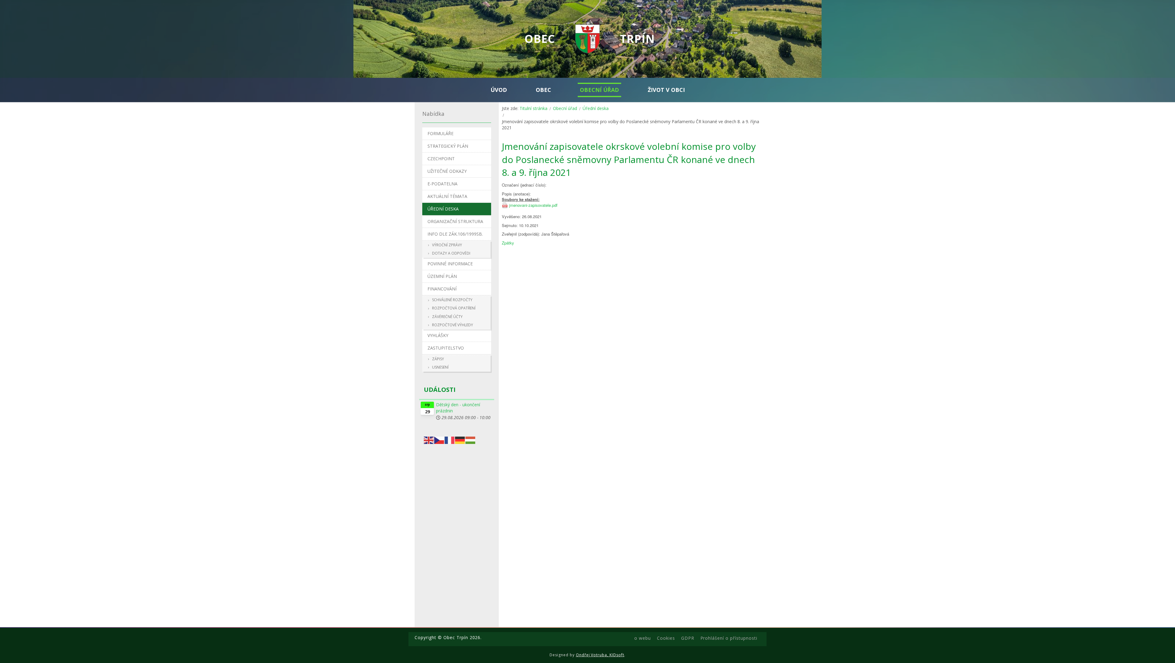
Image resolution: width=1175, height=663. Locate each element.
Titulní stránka (533, 108)
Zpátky (508, 243)
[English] (429, 439)
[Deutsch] (460, 439)
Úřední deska (596, 108)
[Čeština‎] (439, 439)
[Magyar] (470, 439)
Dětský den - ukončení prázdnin (458, 408)
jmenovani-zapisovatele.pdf (533, 205)
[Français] (450, 439)
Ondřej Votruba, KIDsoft (600, 654)
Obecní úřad (565, 108)
